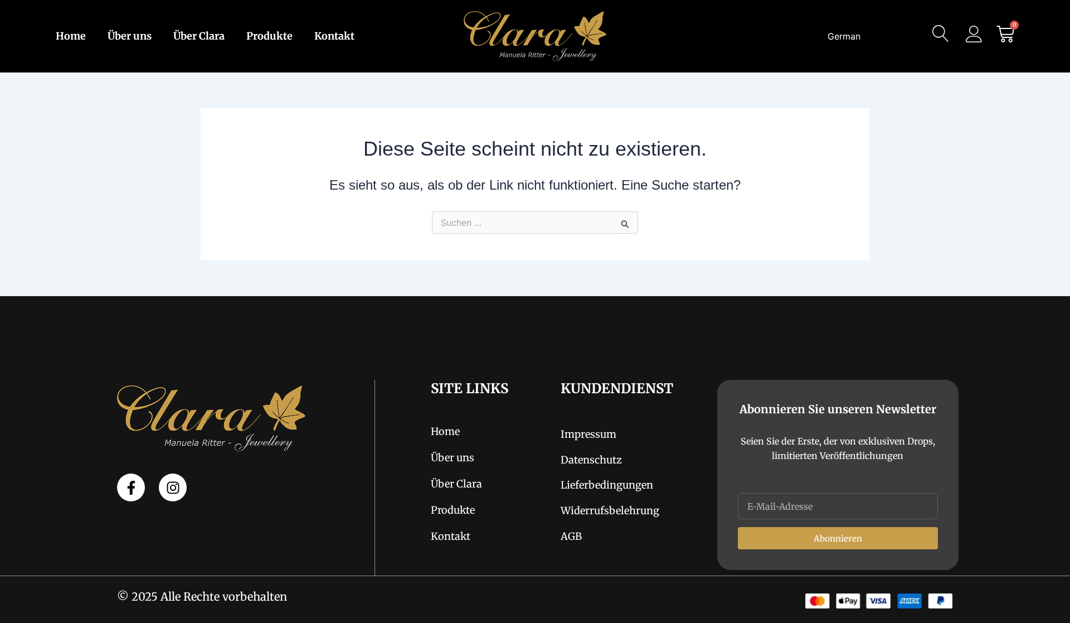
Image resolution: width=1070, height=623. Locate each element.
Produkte (269, 36)
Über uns (130, 36)
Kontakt (334, 36)
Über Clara (199, 36)
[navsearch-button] (941, 36)
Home (71, 36)
